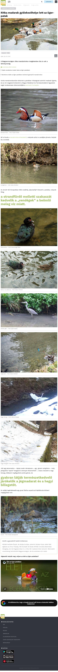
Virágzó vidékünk (8, 8)
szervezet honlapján (32, 85)
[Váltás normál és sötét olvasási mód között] (42, 2)
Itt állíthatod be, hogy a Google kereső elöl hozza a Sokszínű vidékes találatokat (31, 603)
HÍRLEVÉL (5, 627)
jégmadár (26, 5)
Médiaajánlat (6, 642)
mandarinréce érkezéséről (18, 137)
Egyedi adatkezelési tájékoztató (11, 639)
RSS (4, 624)
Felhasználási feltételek (9, 636)
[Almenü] (9, 1)
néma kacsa (18, 5)
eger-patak (35, 5)
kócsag (10, 5)
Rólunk (5, 630)
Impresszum (6, 633)
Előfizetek (48, 1)
